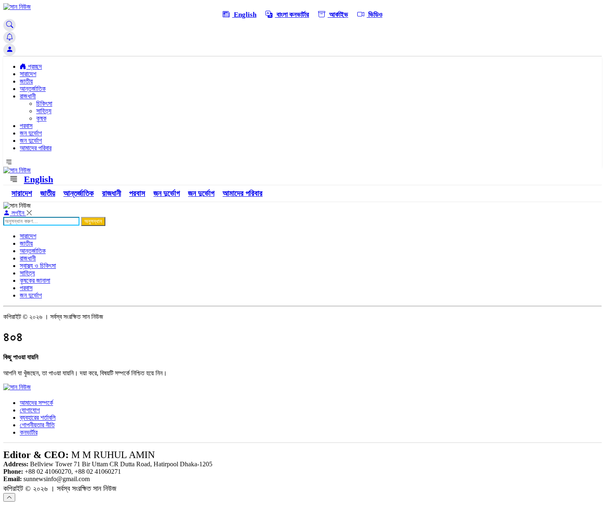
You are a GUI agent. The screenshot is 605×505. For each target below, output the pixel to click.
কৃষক (41, 118)
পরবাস (26, 125)
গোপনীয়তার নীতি (37, 424)
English (244, 15)
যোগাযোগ (30, 410)
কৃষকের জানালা (35, 280)
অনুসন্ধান (93, 221)
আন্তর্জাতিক (33, 88)
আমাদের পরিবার (35, 147)
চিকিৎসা (44, 103)
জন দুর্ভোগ (31, 133)
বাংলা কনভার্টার (292, 15)
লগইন (18, 212)
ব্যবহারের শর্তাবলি (38, 417)
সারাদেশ (28, 73)
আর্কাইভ (338, 15)
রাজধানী (28, 96)
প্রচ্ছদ (34, 66)
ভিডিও (374, 15)
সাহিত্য (43, 110)
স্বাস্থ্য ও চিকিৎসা (38, 265)
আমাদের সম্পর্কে (36, 402)
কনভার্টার (28, 432)
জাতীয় (26, 81)
